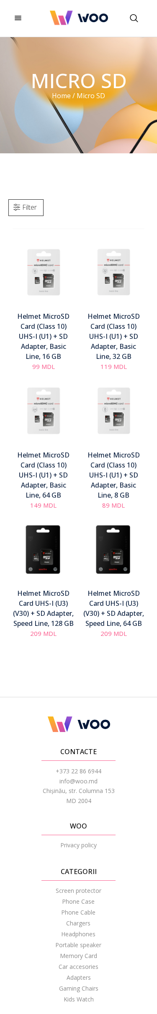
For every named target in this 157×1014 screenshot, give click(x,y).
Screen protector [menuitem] (78, 891)
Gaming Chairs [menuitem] (78, 988)
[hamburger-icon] (17, 18)
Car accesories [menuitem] (78, 967)
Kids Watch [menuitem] (79, 999)
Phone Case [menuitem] (78, 901)
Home (61, 95)
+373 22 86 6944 (78, 771)
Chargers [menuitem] (78, 923)
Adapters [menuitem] (79, 977)
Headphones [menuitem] (78, 934)
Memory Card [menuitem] (78, 956)
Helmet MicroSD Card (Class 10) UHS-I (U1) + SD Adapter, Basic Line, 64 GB (43, 475)
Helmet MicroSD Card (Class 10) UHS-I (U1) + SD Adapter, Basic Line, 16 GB (43, 336)
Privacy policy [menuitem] (78, 845)
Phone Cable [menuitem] (78, 912)
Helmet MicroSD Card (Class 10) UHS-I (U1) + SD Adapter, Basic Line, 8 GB (114, 475)
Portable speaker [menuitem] (78, 945)
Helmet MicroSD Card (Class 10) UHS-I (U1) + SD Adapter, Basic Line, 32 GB (114, 336)
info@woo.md (78, 781)
